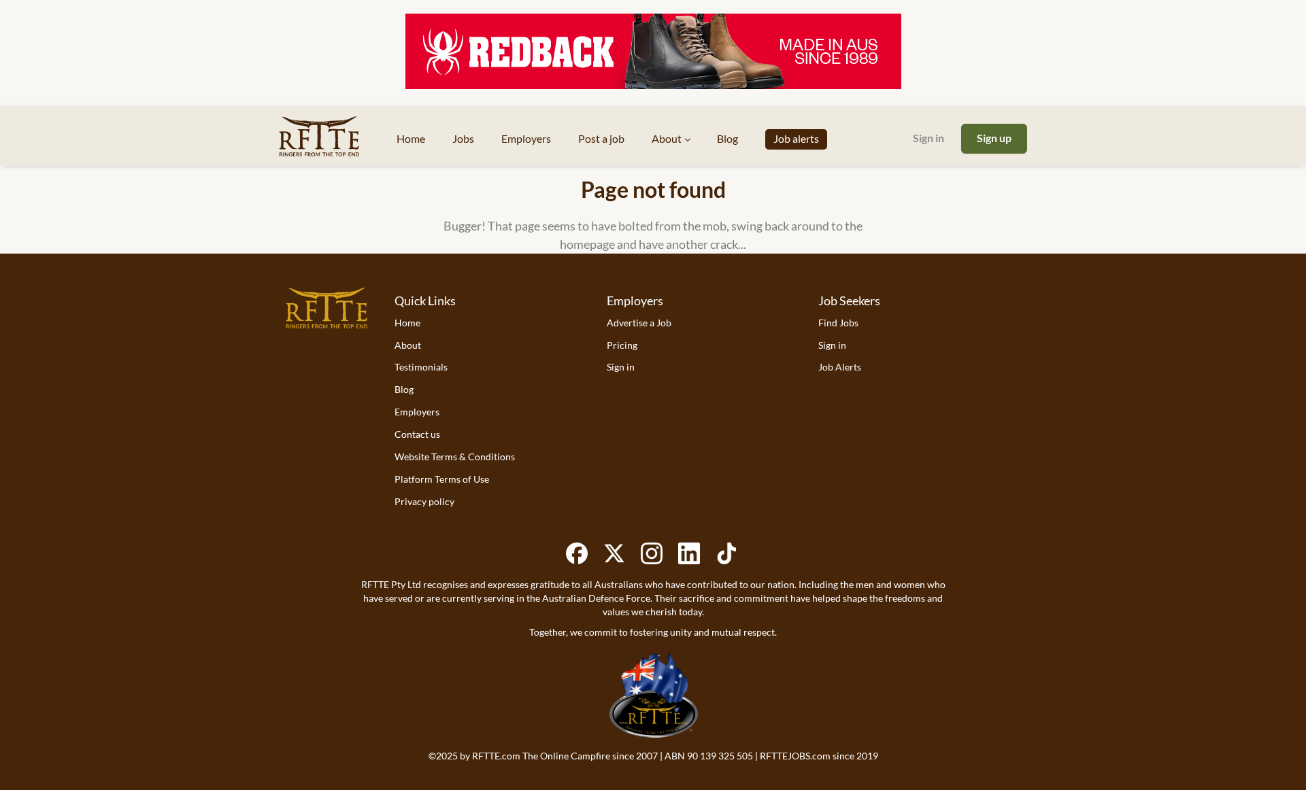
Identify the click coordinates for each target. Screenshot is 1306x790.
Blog (404, 389)
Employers (417, 411)
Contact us (417, 434)
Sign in (928, 137)
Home (407, 322)
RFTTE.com (496, 755)
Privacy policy (424, 501)
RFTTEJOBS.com (795, 755)
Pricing (622, 345)
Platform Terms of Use (442, 479)
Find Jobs (838, 322)
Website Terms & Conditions (455, 456)
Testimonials (421, 367)
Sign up (994, 137)
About (408, 345)
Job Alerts (839, 367)
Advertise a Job (639, 322)
